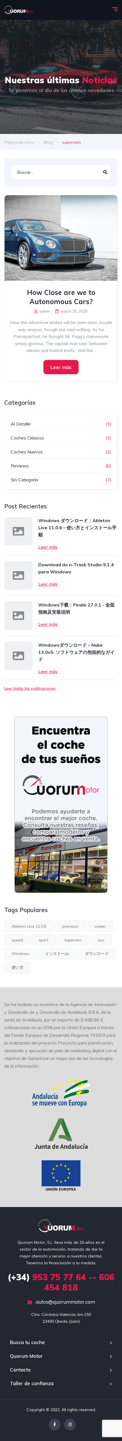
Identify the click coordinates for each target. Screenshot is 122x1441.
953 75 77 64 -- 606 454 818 (61, 1282)
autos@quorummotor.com (65, 1302)
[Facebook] (54, 1424)
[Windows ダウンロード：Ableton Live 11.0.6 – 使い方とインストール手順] (18, 531)
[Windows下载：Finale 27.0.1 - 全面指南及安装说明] (18, 615)
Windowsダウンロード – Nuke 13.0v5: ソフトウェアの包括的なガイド (76, 652)
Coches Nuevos (27, 452)
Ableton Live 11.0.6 (29, 926)
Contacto (20, 1370)
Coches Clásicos (27, 438)
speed (17, 940)
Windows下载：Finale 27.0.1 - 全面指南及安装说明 (76, 608)
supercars (73, 940)
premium (70, 926)
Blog (48, 142)
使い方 (18, 967)
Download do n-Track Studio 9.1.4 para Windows (76, 568)
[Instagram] (70, 1424)
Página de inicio (19, 142)
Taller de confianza (32, 1383)
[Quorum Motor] (18, 10)
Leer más (61, 367)
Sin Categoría (24, 480)
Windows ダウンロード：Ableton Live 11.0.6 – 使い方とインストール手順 (77, 528)
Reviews (20, 466)
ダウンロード (97, 953)
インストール (57, 953)
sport (43, 940)
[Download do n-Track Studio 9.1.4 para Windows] (18, 575)
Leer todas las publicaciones (30, 688)
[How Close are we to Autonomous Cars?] (61, 238)
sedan (100, 926)
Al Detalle (21, 424)
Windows (20, 953)
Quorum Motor (26, 1356)
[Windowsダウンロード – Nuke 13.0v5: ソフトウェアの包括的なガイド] (18, 656)
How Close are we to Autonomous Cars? (61, 297)
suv (101, 940)
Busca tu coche (27, 1342)
